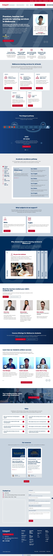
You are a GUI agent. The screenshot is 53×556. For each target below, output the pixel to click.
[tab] (6, 168)
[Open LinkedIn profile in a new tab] (7, 541)
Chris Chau (16, 475)
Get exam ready (24, 8)
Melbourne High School (31, 539)
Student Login (47, 539)
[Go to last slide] (47, 380)
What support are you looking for (35, 506)
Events (38, 536)
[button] (12, 5)
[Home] (6, 531)
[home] (5, 5)
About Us (46, 535)
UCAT (22, 541)
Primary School (22, 533)
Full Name (31, 490)
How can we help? (32, 510)
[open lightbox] (10, 363)
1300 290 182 (50, 5)
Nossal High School (31, 542)
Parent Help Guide (39, 533)
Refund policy (48, 551)
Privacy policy (36, 551)
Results (46, 534)
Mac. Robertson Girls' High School (31, 536)
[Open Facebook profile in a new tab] (3, 541)
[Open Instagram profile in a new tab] (5, 541)
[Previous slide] (45, 42)
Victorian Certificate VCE (23, 540)
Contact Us (47, 537)
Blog (38, 535)
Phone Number (39, 500)
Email (36, 495)
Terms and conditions (42, 551)
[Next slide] (47, 42)
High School (23, 537)
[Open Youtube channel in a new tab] (8, 541)
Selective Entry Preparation (23, 536)
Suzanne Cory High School (31, 544)
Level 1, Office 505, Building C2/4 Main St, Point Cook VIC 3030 (11, 539)
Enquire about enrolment (39, 4)
